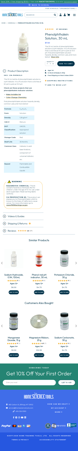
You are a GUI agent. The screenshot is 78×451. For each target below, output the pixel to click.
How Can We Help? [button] (57, 404)
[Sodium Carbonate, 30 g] (64, 322)
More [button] (58, 412)
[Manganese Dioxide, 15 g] (14, 322)
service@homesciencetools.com (20, 408)
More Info (55, 57)
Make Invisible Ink (13, 94)
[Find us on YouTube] (22, 417)
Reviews (21, 231)
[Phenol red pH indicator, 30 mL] (39, 259)
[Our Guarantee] (48, 426)
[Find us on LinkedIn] (25, 417)
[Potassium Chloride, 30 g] (64, 259)
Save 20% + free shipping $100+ (15, 2)
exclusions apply (70, 1)
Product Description (18, 70)
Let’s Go (67, 382)
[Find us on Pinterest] (16, 417)
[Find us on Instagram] (19, 417)
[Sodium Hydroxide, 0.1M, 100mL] (14, 259)
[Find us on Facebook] (13, 417)
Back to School (40, 5)
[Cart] (68, 15)
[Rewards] (60, 15)
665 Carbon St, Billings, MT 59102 (20, 405)
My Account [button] (57, 408)
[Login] (65, 15)
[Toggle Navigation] (74, 15)
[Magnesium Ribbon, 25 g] (39, 322)
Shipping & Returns (17, 223)
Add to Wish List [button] (56, 85)
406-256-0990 (20, 411)
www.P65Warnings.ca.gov (17, 205)
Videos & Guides (16, 216)
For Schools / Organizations (60, 8)
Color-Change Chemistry (16, 97)
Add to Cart (13, 292)
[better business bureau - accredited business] (71, 425)
